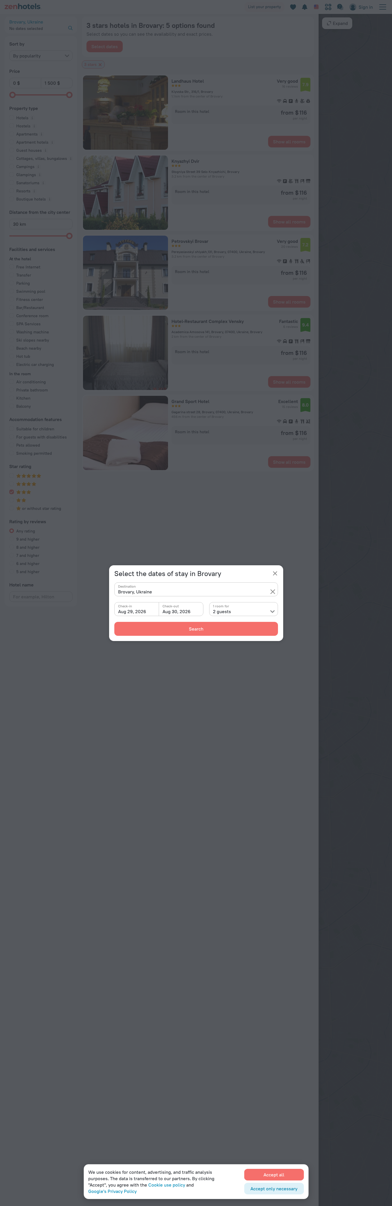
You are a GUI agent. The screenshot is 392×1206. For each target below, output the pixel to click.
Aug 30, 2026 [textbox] (176, 611)
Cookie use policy (166, 1185)
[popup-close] (275, 573)
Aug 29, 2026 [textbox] (132, 611)
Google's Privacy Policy (112, 1191)
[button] (272, 591)
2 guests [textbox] (222, 611)
